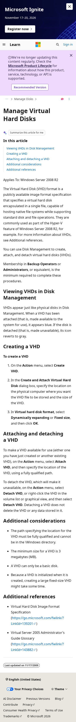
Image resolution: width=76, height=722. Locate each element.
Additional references (21, 169)
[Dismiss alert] (69, 6)
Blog (58, 699)
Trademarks (11, 716)
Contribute (10, 704)
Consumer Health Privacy (20, 710)
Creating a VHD (16, 154)
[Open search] (58, 44)
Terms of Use (54, 710)
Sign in (68, 44)
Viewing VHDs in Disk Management (30, 148)
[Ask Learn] (62, 99)
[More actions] (69, 99)
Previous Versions (38, 699)
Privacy (27, 704)
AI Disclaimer (12, 699)
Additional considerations (23, 164)
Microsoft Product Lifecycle (30, 65)
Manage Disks (23, 99)
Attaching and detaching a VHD (27, 159)
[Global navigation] (4, 44)
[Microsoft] (38, 44)
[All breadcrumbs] (6, 99)
